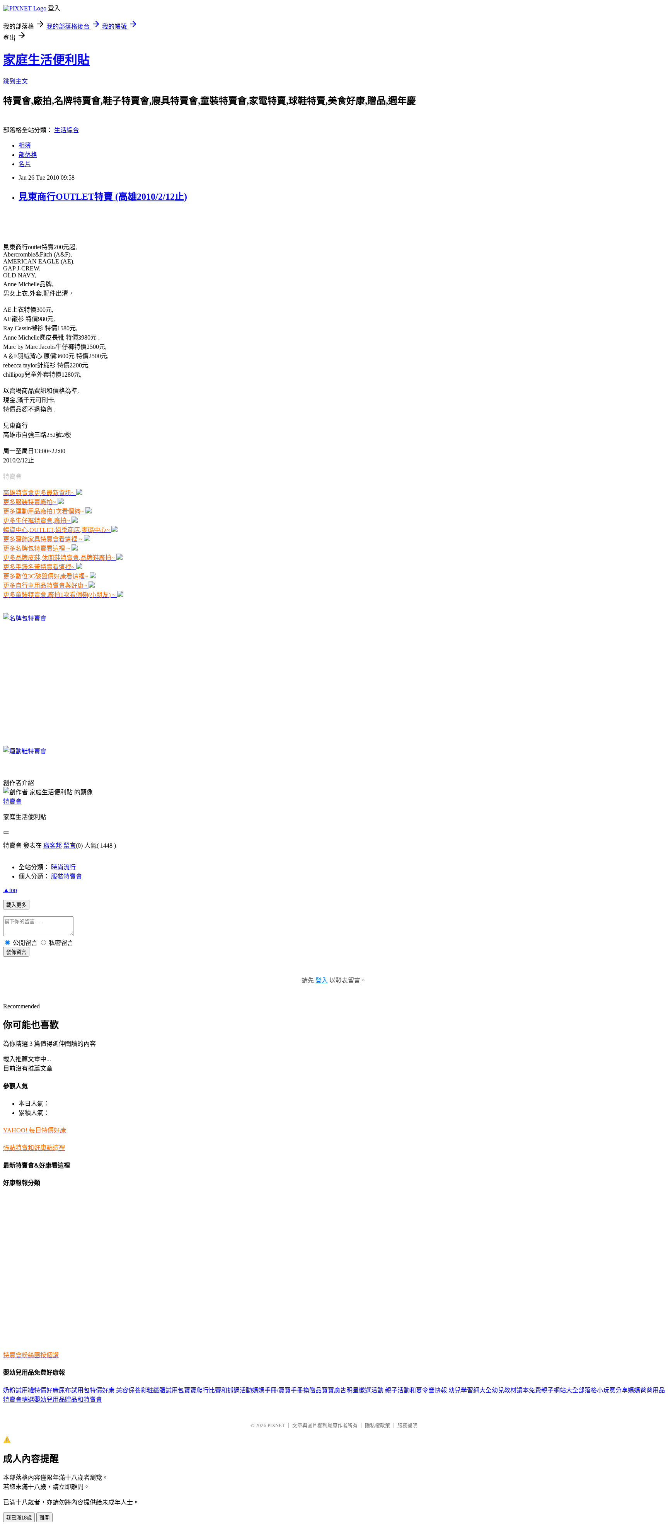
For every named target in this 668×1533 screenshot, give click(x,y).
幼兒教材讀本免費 (516, 1390)
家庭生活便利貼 (46, 60)
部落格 (28, 154)
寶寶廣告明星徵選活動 (352, 1390)
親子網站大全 (559, 1390)
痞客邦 (52, 845)
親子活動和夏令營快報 (416, 1390)
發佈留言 (16, 952)
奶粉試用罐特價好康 (31, 1390)
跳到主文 (15, 81)
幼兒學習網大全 (470, 1390)
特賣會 (12, 801)
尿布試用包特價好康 (86, 1390)
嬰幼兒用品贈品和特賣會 (68, 1399)
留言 (69, 845)
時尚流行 (63, 867)
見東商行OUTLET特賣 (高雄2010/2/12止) (103, 197)
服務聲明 (407, 1425)
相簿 (25, 145)
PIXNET (276, 1425)
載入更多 (16, 905)
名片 (25, 164)
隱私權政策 (377, 1425)
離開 (44, 1518)
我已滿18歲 (19, 1518)
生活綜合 (66, 130)
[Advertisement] (93, 221)
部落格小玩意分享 (603, 1390)
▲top (10, 890)
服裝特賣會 (66, 876)
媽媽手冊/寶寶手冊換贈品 (287, 1390)
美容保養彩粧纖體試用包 (150, 1390)
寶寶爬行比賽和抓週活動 (218, 1390)
